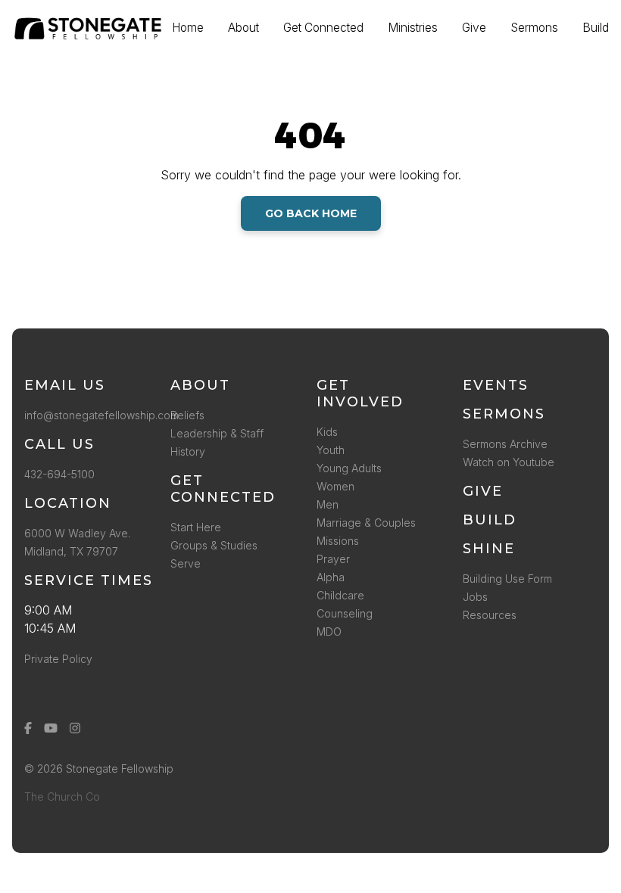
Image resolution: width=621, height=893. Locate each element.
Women (335, 486)
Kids (327, 431)
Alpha (331, 577)
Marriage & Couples (366, 522)
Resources (489, 614)
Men (328, 504)
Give (483, 491)
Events (496, 385)
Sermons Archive (505, 443)
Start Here (195, 527)
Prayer (333, 558)
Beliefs (187, 415)
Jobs (475, 596)
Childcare (340, 595)
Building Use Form (507, 578)
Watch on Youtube (508, 462)
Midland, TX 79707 (71, 551)
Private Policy (58, 658)
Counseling (345, 613)
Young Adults (349, 468)
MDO (329, 631)
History (187, 451)
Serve (185, 563)
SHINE (489, 548)
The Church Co (62, 796)
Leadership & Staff (217, 433)
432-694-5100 (62, 474)
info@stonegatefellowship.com (101, 415)
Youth (331, 449)
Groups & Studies (213, 545)
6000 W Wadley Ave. (77, 533)
